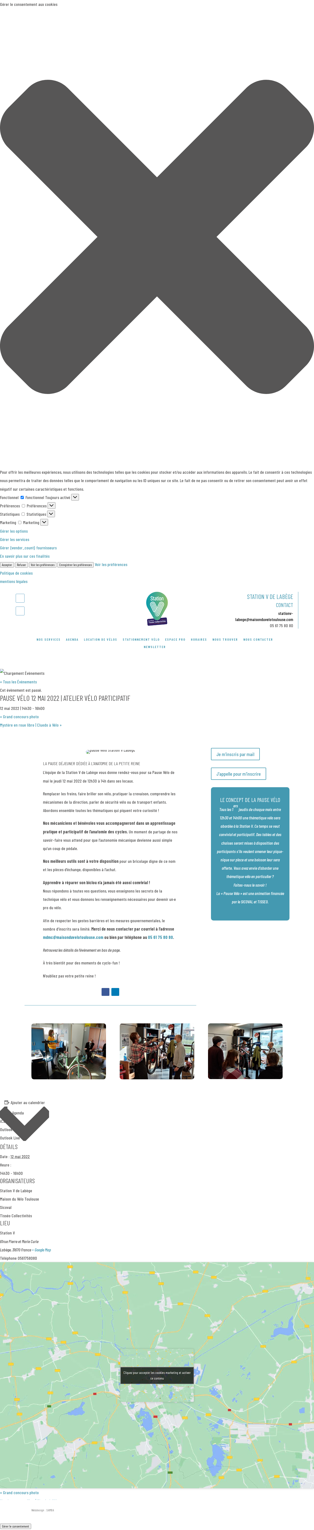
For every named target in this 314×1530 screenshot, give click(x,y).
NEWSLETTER (155, 647)
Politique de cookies (16, 573)
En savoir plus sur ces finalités (25, 556)
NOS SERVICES (49, 639)
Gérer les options (14, 531)
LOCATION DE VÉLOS (100, 639)
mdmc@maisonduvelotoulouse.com (73, 937)
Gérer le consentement (15, 1526)
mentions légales (13, 581)
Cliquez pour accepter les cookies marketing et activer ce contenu (157, 1375)
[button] (157, 238)
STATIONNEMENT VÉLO (141, 639)
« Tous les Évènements (18, 681)
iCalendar (7, 1121)
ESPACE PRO (175, 639)
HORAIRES (199, 639)
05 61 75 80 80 (281, 625)
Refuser (21, 565)
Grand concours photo (19, 716)
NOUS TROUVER (225, 639)
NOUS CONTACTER (258, 639)
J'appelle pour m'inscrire (238, 774)
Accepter (7, 565)
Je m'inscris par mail (235, 754)
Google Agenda (12, 1112)
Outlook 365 (9, 1129)
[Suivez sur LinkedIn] (20, 611)
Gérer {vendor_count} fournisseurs (28, 547)
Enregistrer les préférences (75, 565)
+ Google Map (41, 1249)
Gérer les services (14, 539)
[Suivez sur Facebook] (20, 598)
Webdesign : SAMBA (42, 1510)
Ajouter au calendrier (28, 1102)
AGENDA (72, 639)
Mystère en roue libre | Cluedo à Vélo (31, 725)
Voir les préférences (42, 565)
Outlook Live (10, 1137)
